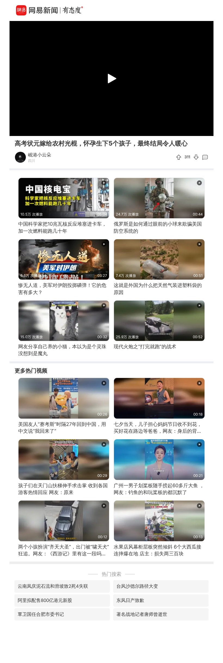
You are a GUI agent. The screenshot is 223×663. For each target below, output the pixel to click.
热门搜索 (111, 574)
